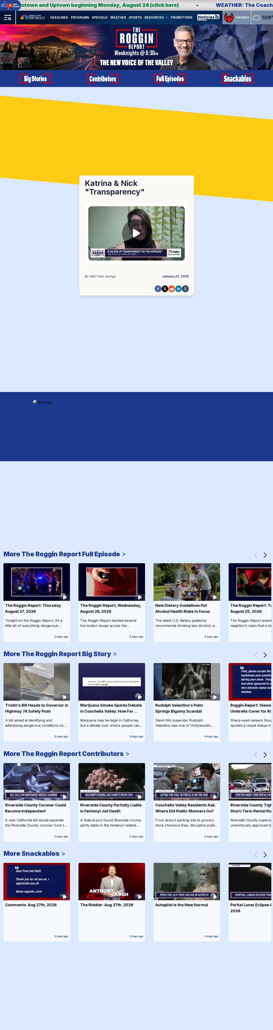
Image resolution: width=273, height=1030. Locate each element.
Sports (135, 17)
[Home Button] (33, 17)
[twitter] (164, 288)
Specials (99, 17)
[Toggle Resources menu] (166, 17)
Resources (154, 17)
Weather (118, 17)
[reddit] (171, 288)
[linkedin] (178, 288)
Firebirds (242, 17)
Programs (80, 17)
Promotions (181, 17)
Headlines (59, 17)
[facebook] (158, 288)
